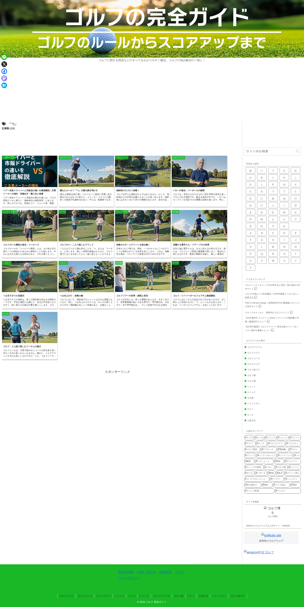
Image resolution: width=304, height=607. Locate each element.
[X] (4, 64)
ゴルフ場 (178, 595)
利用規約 (165, 572)
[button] (297, 151)
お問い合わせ (146, 572)
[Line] (4, 57)
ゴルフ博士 (272, 516)
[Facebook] (4, 71)
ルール (131, 595)
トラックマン (219, 595)
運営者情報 (126, 572)
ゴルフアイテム (161, 595)
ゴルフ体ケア (237, 595)
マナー (191, 595)
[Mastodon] (4, 78)
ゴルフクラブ (103, 595)
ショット (119, 595)
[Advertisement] (152, 94)
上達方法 (203, 595)
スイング (144, 595)
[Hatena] (4, 85)
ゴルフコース (85, 595)
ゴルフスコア (66, 595)
